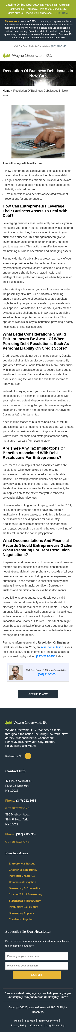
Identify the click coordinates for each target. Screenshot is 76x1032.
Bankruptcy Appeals (21, 913)
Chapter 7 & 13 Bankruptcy (25, 894)
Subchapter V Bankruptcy (25, 900)
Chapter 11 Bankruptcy (23, 869)
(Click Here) (62, 12)
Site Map (30, 1020)
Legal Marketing (55, 1025)
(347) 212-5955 (58, 46)
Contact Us (36, 1025)
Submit (36, 974)
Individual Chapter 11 (22, 875)
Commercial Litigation (22, 882)
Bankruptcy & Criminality (24, 888)
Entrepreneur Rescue (22, 863)
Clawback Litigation (21, 919)
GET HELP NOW (38, 694)
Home (6, 90)
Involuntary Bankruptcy (23, 906)
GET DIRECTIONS (17, 808)
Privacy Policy (18, 1025)
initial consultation (51, 647)
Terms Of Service (48, 1020)
